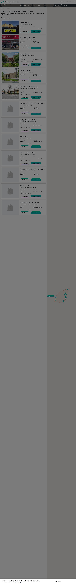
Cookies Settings (58, 581)
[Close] (74, 581)
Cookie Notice (17, 582)
